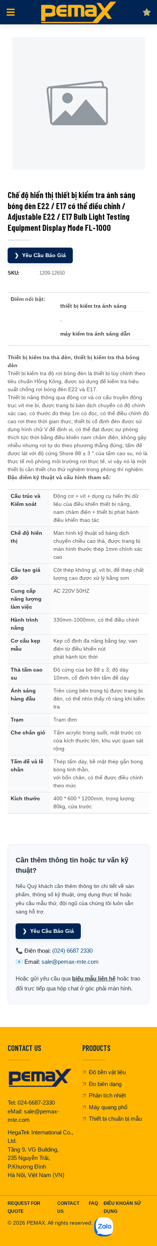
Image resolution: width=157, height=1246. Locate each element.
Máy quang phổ (108, 1107)
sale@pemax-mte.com (70, 961)
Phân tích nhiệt (107, 1095)
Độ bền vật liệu (107, 1072)
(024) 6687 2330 (72, 950)
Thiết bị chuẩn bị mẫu (115, 1118)
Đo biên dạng (105, 1084)
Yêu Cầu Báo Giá (40, 255)
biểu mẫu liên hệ (93, 978)
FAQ (93, 1203)
